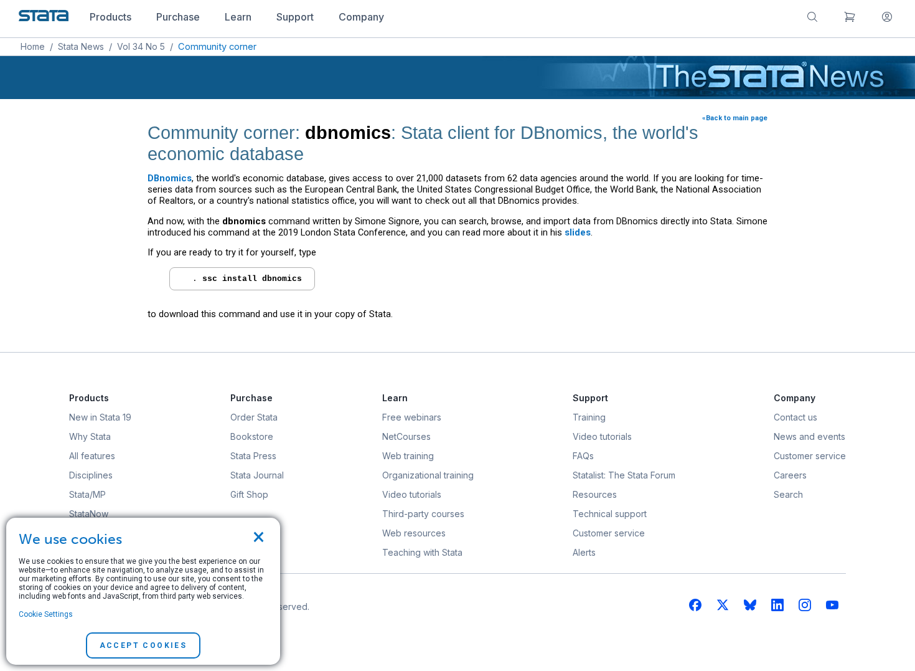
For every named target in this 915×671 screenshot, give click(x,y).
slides (578, 232)
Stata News (81, 46)
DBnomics (170, 178)
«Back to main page (734, 118)
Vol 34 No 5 (141, 46)
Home (33, 46)
